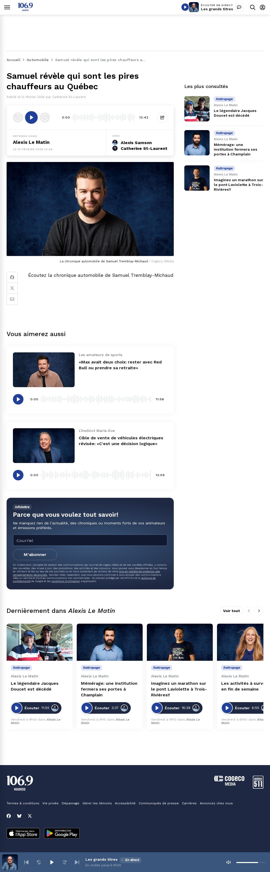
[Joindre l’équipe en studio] (239, 7)
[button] (26, 862)
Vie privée (50, 803)
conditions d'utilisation (65, 581)
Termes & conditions (23, 803)
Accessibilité (125, 803)
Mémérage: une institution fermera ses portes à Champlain (235, 149)
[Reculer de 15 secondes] (18, 117)
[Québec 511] (258, 787)
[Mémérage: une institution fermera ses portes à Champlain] (197, 142)
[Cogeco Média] (229, 784)
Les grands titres (217, 9)
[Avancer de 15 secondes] (45, 117)
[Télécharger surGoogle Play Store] (62, 834)
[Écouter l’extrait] (31, 117)
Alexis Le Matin (31, 142)
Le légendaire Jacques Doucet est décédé (35, 686)
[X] (30, 816)
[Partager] (162, 117)
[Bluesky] (19, 816)
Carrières (189, 803)
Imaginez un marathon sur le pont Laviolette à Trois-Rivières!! (238, 184)
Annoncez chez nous (216, 803)
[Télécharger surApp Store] (23, 834)
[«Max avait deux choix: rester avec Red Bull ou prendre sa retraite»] (44, 369)
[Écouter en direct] (185, 7)
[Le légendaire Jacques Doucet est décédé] (197, 108)
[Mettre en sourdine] (228, 862)
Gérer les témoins (97, 803)
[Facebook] (12, 277)
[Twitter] (12, 288)
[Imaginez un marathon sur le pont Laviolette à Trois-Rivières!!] (197, 178)
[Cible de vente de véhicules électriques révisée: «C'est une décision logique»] (44, 445)
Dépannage (70, 803)
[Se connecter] (262, 7)
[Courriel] (12, 299)
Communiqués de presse (159, 803)
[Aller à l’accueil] (25, 9)
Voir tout (231, 611)
